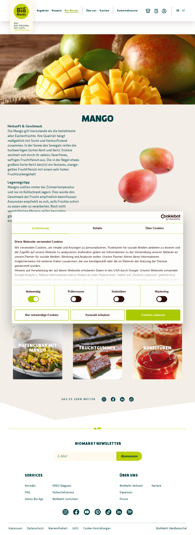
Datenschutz (35, 528)
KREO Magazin (61, 485)
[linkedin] (122, 399)
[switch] (76, 299)
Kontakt (30, 485)
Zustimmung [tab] (40, 228)
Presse (124, 499)
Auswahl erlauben (97, 315)
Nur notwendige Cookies (41, 315)
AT (183, 10)
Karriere (156, 485)
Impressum (15, 528)
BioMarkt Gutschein (65, 499)
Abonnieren (129, 456)
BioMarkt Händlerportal (171, 528)
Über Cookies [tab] (154, 228)
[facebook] (113, 399)
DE (177, 10)
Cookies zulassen (153, 315)
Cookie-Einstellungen (97, 528)
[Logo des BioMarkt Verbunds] (16, 11)
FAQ (27, 492)
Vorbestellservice (63, 492)
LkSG (75, 528)
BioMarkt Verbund (131, 485)
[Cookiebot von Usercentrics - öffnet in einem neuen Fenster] (163, 217)
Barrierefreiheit (58, 528)
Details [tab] (97, 228)
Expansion (126, 492)
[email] (131, 399)
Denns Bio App (34, 499)
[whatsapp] (104, 399)
